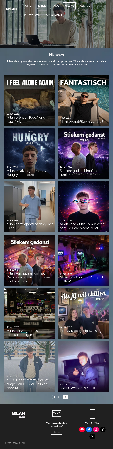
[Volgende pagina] (65, 397)
